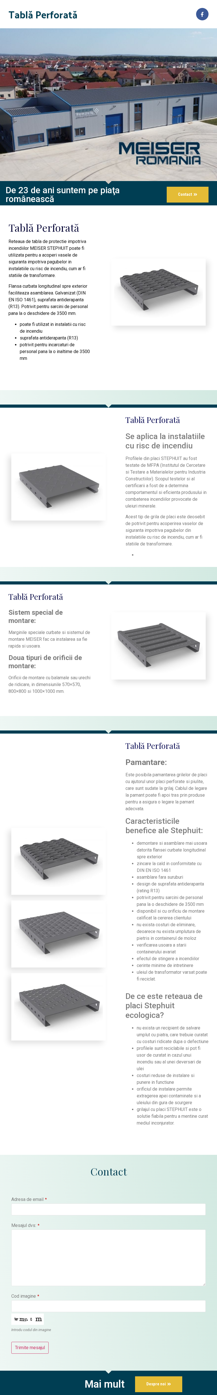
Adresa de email (29, 1199)
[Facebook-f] (202, 14)
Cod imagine (25, 1296)
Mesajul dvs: (25, 1225)
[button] (188, 195)
